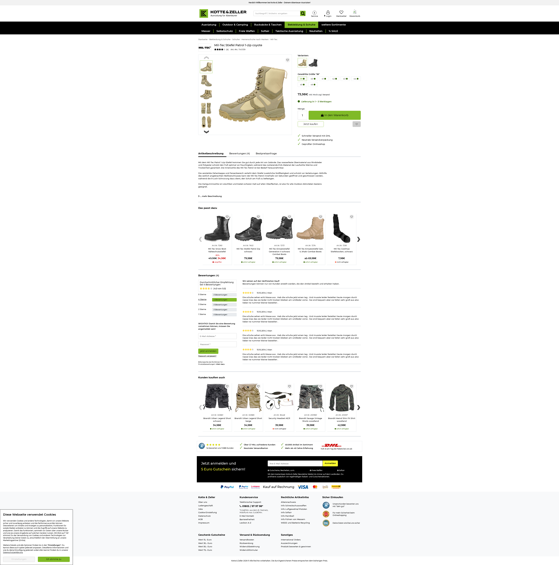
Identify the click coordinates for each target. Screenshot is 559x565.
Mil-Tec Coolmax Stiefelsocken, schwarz (342, 250)
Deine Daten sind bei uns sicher (346, 523)
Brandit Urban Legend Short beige (248, 419)
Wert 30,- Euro (205, 543)
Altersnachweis (288, 502)
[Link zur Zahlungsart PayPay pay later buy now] (243, 487)
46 (312, 84)
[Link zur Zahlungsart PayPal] (227, 487)
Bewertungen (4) (239, 153)
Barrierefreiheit (247, 519)
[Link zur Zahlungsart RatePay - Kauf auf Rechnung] (255, 487)
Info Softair (286, 512)
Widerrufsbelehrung (250, 546)
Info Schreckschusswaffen (293, 505)
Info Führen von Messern (293, 519)
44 (355, 79)
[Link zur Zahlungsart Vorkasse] (325, 487)
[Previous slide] (206, 57)
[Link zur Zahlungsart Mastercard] (315, 487)
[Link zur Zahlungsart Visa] (302, 487)
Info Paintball (287, 516)
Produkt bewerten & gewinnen (296, 546)
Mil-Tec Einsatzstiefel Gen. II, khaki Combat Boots (310, 250)
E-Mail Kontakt (247, 516)
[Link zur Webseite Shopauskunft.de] (326, 505)
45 (301, 84)
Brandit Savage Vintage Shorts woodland (310, 419)
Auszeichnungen (289, 543)
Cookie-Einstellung (207, 512)
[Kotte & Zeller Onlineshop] (223, 13)
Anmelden (331, 463)
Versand (326, 95)
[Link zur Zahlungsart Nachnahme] (336, 487)
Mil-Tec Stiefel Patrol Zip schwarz (248, 250)
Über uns (202, 502)
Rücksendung (246, 543)
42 (333, 79)
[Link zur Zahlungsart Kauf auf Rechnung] (278, 487)
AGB (200, 519)
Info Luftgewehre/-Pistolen (294, 509)
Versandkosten (247, 539)
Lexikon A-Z (245, 523)
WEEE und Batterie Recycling (295, 523)
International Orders (291, 539)
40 (312, 79)
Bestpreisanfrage (266, 153)
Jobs (200, 509)
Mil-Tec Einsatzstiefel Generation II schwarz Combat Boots (279, 251)
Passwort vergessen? (207, 356)
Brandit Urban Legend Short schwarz (217, 419)
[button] (208, 25)
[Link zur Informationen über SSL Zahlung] (326, 523)
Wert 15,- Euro (205, 539)
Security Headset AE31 (279, 418)
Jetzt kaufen (310, 124)
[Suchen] (303, 13)
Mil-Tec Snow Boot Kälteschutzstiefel (217, 250)
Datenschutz (204, 516)
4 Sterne (202, 299)
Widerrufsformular (249, 550)
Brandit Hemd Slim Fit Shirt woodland (341, 419)
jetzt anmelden (208, 351)
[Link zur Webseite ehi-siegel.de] (326, 514)
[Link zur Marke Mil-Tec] (204, 48)
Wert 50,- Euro (205, 546)
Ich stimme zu (53, 559)
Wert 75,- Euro (205, 550)
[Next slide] (206, 131)
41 (323, 79)
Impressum (203, 523)
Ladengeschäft (205, 505)
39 (301, 79)
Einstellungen (19, 559)
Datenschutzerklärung (13, 552)
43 (344, 79)
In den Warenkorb (336, 115)
